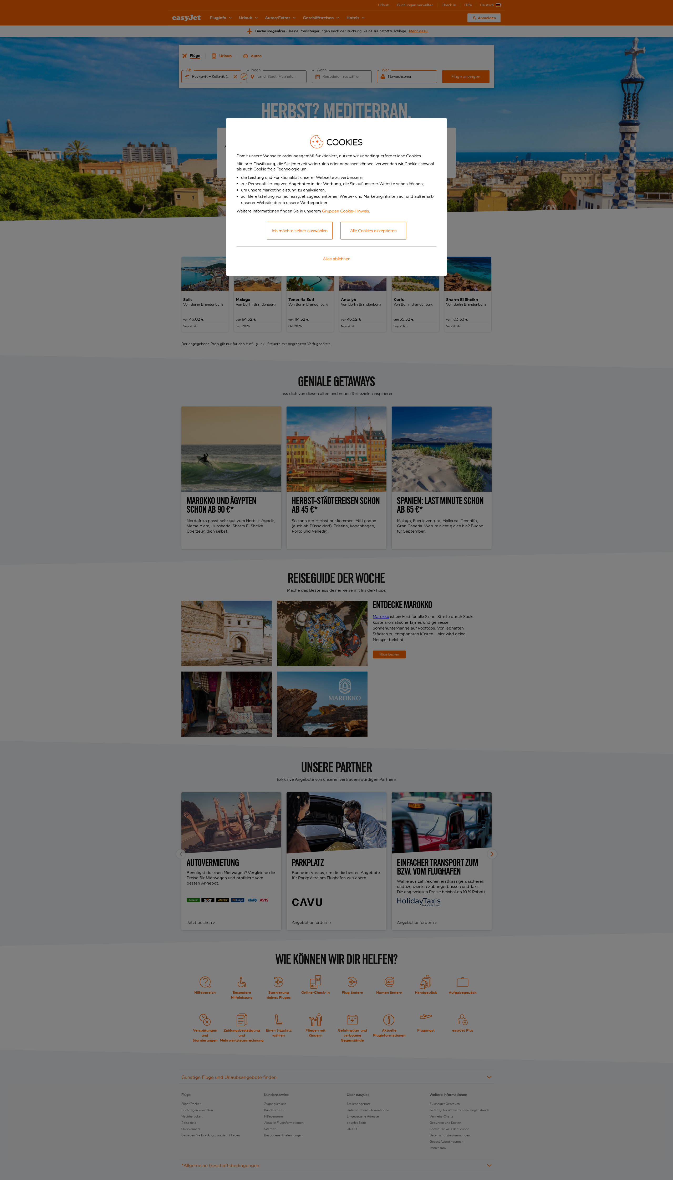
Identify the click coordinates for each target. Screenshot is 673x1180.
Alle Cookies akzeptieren (373, 230)
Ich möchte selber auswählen (300, 230)
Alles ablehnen (336, 258)
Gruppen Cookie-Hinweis (345, 211)
